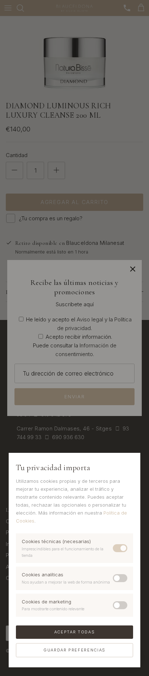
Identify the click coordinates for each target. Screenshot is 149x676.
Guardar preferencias (74, 650)
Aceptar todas (74, 631)
